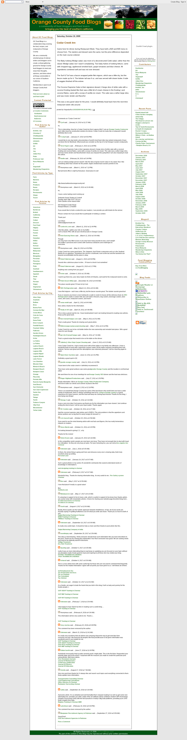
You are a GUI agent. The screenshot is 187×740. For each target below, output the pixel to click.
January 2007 (140, 157)
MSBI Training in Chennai (67, 517)
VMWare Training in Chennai (68, 519)
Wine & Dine (139, 252)
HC (34, 146)
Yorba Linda (37, 410)
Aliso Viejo (37, 297)
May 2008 (138, 190)
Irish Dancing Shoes (67, 236)
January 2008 (140, 182)
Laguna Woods (38, 356)
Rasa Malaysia (38, 161)
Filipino (35, 228)
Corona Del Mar (38, 310)
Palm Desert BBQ (66, 281)
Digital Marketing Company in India (70, 529)
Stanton (36, 395)
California (36, 215)
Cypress (36, 318)
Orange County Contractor (118, 129)
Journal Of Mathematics (66, 661)
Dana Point (37, 320)
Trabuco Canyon (39, 402)
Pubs (35, 266)
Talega (35, 397)
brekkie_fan (37, 131)
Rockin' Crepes (141, 131)
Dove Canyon (38, 323)
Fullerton (36, 330)
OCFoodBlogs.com (105, 732)
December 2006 (141, 155)
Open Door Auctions (67, 355)
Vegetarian (37, 287)
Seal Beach (37, 384)
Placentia (36, 377)
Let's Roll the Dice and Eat (144, 237)
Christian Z (37, 133)
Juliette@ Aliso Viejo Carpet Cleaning (73, 342)
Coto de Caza (38, 315)
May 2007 (138, 166)
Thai (34, 279)
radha (62, 690)
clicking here (151, 61)
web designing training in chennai (70, 468)
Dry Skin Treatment (65, 544)
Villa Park (36, 405)
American (36, 207)
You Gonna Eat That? (142, 254)
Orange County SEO (96, 374)
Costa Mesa (37, 312)
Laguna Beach (38, 348)
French (35, 230)
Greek (35, 235)
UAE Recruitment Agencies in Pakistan (72, 718)
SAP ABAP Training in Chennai (69, 591)
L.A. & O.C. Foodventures (144, 235)
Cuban (35, 220)
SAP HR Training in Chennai (68, 598)
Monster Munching (142, 239)
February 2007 (140, 159)
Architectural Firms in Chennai (69, 501)
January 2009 (140, 203)
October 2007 (140, 176)
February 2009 (140, 205)
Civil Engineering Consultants (68, 680)
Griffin (35, 143)
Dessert (36, 222)
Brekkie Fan (139, 223)
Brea (35, 305)
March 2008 (139, 186)
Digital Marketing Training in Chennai (71, 515)
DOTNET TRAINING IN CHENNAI (69, 555)
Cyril (62, 122)
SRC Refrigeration (67, 288)
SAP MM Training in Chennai (68, 594)
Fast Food (36, 225)
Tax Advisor (62, 578)
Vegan (35, 284)
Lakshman (64, 706)
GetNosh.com (63, 490)
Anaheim (36, 300)
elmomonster (140, 92)
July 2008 (138, 194)
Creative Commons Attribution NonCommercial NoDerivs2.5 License (40, 116)
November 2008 (141, 201)
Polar (35, 156)
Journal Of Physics (65, 664)
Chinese (36, 217)
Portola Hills (37, 379)
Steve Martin (65, 427)
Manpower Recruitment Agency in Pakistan (76, 713)
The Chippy (139, 119)
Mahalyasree (65, 494)
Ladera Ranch (38, 346)
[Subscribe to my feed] (136, 282)
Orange (35, 374)
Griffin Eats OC (140, 231)
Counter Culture (141, 229)
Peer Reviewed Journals (67, 659)
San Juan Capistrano (40, 389)
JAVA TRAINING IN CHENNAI (68, 556)
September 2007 (141, 174)
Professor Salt (38, 159)
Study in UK (64, 310)
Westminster (37, 407)
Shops (35, 195)
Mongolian (36, 256)
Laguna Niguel (38, 353)
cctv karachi (64, 418)
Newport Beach (38, 369)
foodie (62, 158)
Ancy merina (65, 625)
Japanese (36, 248)
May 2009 (138, 209)
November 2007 (141, 178)
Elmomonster (38, 138)
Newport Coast (38, 371)
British (35, 212)
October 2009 (140, 213)
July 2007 (138, 170)
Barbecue (36, 210)
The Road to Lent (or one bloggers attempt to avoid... (144, 123)
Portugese (37, 263)
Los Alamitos (38, 361)
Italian (35, 243)
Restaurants (37, 192)
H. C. (137, 94)
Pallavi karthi (65, 650)
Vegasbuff (36, 166)
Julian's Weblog (141, 233)
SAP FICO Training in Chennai (68, 645)
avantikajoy (64, 533)
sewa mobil (64, 302)
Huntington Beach (39, 336)
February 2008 (140, 184)
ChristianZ (139, 98)
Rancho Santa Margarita (42, 382)
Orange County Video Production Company (93, 382)
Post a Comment (64, 722)
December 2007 (141, 180)
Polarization (139, 246)
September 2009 (141, 211)
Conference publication (66, 662)
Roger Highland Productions (70, 378)
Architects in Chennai (66, 502)
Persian (36, 281)
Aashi (62, 506)
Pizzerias (36, 261)
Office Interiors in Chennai (67, 682)
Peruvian (36, 258)
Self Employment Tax (65, 571)
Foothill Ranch (38, 325)
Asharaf (63, 560)
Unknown (63, 449)
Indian (35, 240)
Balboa (35, 302)
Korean (35, 245)
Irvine (35, 338)
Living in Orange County (107, 392)
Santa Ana (37, 392)
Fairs (35, 177)
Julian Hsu (37, 154)
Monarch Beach (39, 366)
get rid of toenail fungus (68, 335)
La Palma (36, 343)
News (35, 182)
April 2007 (139, 164)
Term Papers (65, 146)
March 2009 (139, 207)
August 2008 (140, 196)
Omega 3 (63, 400)
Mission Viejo (38, 364)
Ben (61, 481)
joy (136, 70)
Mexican (36, 253)
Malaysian (36, 251)
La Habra (36, 341)
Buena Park (37, 307)
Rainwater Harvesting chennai (69, 684)
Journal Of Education (65, 666)
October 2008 (140, 199)
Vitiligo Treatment (64, 542)
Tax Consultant (63, 576)
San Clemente (38, 387)
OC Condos (64, 409)
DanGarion (139, 68)
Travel (35, 197)
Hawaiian (36, 238)
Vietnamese (37, 289)
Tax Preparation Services (67, 573)
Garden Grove (38, 333)
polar (137, 90)
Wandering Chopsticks (41, 169)
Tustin (35, 400)
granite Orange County (99, 369)
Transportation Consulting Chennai (70, 679)
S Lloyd (63, 137)
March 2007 (139, 161)
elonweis (36, 141)
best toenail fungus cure (69, 319)
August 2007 (140, 172)
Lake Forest (37, 359)
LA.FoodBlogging (141, 268)
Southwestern (38, 271)
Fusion (35, 233)
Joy (34, 151)
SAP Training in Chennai (66, 608)
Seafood (36, 269)
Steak (35, 276)
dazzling (63, 548)
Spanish (36, 274)
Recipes (36, 190)
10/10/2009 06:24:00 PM (81, 109)
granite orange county (68, 362)
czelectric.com (65, 227)
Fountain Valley (38, 328)
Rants (35, 187)
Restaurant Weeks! (142, 133)
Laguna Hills (37, 351)
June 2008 (139, 192)
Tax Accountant (63, 574)
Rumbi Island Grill (141, 112)
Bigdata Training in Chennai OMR (70, 702)
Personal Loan (63, 456)
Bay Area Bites (141, 266)
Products (36, 185)
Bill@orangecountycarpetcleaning (72, 326)
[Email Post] (93, 109)
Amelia (63, 670)
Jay (34, 148)
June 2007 (139, 168)
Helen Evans (65, 438)
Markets (36, 180)
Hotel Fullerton (65, 259)
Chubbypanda (38, 136)
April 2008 (139, 188)
